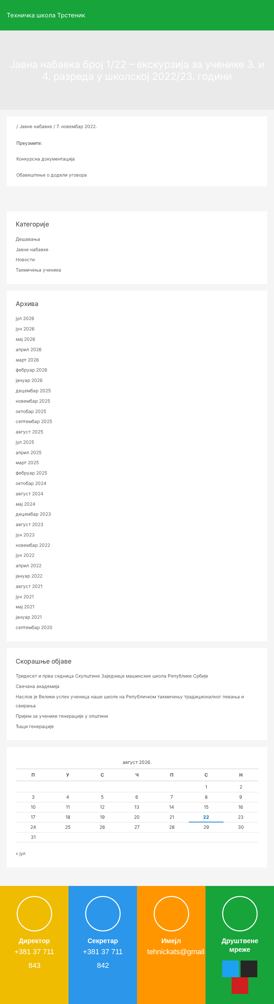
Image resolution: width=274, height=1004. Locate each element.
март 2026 (27, 360)
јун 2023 (25, 534)
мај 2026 (25, 339)
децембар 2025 (33, 390)
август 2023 (29, 524)
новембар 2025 (33, 401)
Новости (25, 259)
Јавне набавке (35, 126)
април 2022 (28, 565)
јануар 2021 (29, 617)
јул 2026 (25, 318)
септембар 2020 (34, 627)
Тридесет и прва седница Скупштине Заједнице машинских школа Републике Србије (112, 676)
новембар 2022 (33, 545)
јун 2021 (25, 596)
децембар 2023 (33, 514)
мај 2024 (25, 504)
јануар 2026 (29, 380)
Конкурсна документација (45, 159)
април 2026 (29, 349)
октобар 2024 (31, 483)
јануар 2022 (29, 576)
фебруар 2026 (31, 370)
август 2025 (29, 431)
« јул (20, 853)
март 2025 (27, 462)
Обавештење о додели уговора (51, 175)
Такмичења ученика (38, 270)
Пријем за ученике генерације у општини (62, 716)
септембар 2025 (34, 421)
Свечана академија (37, 686)
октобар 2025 (31, 411)
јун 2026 (25, 328)
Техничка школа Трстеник (46, 15)
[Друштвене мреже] (240, 913)
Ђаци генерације (35, 726)
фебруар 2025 (31, 473)
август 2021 (29, 586)
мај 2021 (25, 606)
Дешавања (28, 239)
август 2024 (29, 493)
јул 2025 (25, 442)
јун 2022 (25, 555)
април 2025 (28, 452)
